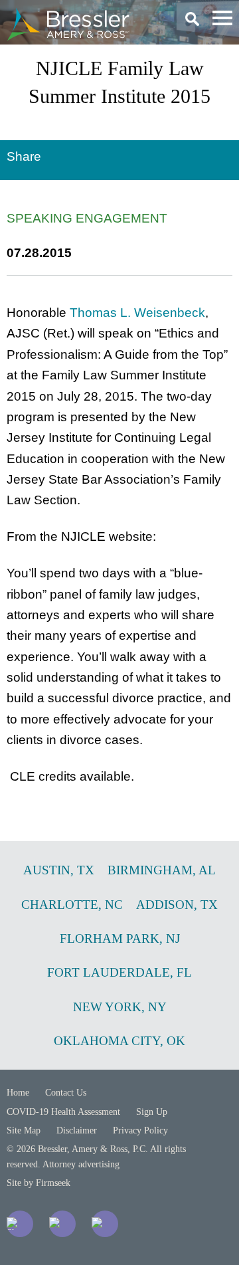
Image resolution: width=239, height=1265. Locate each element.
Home (18, 1093)
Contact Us (65, 1093)
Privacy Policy (140, 1130)
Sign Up (151, 1112)
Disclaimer (76, 1130)
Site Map (23, 1130)
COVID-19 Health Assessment (63, 1112)
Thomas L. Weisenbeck (137, 313)
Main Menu (222, 18)
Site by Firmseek (38, 1183)
